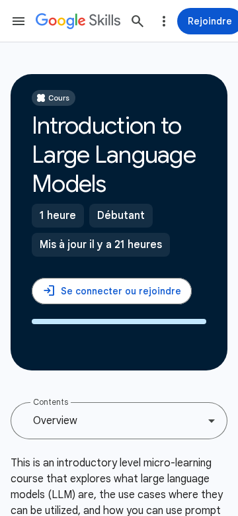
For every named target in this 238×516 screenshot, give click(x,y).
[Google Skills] (78, 21)
